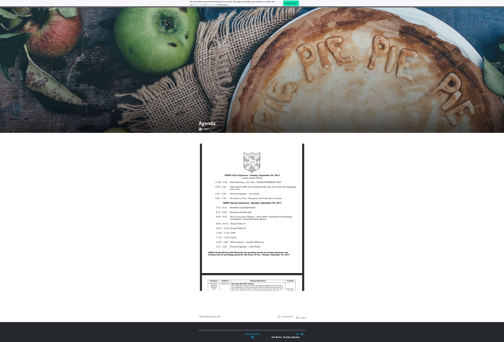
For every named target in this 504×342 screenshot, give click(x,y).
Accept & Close (291, 3)
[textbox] (252, 220)
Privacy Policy (198, 5)
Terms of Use (211, 5)
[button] (279, 317)
